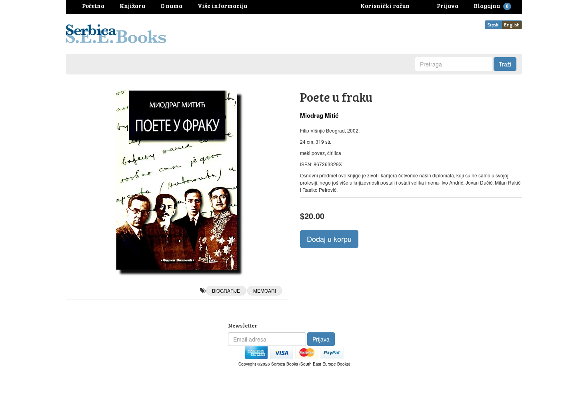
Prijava (321, 339)
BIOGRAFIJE (226, 290)
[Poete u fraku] (177, 180)
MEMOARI (264, 290)
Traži (505, 64)
